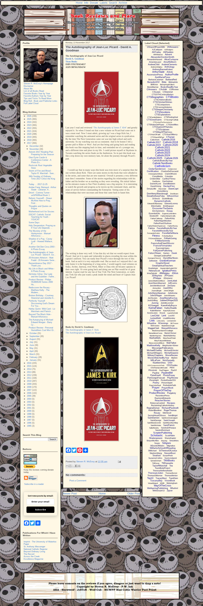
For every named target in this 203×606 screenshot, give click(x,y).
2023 (29, 125)
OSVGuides (172, 365)
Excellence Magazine (33, 559)
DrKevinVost (172, 196)
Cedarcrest (172, 169)
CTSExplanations (163, 114)
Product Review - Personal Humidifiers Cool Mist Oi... (42, 328)
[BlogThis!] (70, 466)
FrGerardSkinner (155, 238)
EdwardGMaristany (154, 203)
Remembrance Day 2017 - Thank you (41, 264)
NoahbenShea (159, 363)
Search (113, 2)
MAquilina (151, 323)
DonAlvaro (174, 194)
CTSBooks (172, 97)
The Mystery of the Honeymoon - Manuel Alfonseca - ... (40, 233)
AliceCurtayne (171, 59)
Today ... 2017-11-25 (38, 184)
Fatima (151, 228)
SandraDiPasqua (168, 428)
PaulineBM (167, 372)
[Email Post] (119, 461)
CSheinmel (168, 92)
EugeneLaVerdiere (169, 213)
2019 (29, 137)
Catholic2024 (162, 155)
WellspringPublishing (157, 488)
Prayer (155, 387)
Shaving (164, 441)
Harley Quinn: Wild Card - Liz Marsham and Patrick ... (42, 310)
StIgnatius (171, 446)
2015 (29, 366)
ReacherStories (162, 400)
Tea (171, 465)
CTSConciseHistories (162, 107)
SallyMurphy (154, 428)
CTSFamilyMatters (154, 117)
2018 (29, 140)
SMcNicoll (167, 413)
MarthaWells (155, 338)
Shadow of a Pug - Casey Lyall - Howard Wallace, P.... (41, 241)
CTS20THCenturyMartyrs (163, 94)
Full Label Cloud (31, 103)
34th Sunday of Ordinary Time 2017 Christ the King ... (42, 178)
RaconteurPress (163, 396)
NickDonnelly (169, 360)
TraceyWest (161, 478)
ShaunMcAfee (153, 441)
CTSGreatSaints (154, 120)
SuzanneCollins (155, 458)
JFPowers (168, 275)
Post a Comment (77, 480)
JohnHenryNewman (157, 293)
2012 (29, 375)
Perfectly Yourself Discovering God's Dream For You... (41, 303)
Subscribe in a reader (34, 484)
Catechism (154, 140)
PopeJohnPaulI (155, 385)
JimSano (171, 285)
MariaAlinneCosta (155, 333)
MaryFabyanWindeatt (162, 341)
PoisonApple (167, 383)
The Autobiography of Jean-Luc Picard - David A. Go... (42, 253)
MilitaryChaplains (155, 355)
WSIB (162, 483)
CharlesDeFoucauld (169, 171)
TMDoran (155, 463)
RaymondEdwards (163, 398)
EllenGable (156, 206)
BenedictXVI (153, 82)
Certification (153, 171)
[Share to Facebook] (76, 466)
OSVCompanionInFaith (155, 365)
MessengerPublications (162, 348)
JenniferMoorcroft (157, 286)
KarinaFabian (155, 307)
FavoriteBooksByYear (167, 228)
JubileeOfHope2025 (169, 300)
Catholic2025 (154, 158)
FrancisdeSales (162, 248)
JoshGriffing (152, 300)
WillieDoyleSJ (159, 491)
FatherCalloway (157, 218)
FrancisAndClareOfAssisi (162, 243)
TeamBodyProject (162, 468)
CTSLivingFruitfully (171, 120)
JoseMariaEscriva (168, 298)
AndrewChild (153, 64)
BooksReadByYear (169, 87)
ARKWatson (158, 55)
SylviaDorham (156, 461)
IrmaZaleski (152, 273)
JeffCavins (172, 283)
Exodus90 (154, 216)
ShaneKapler (170, 438)
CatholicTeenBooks (163, 163)
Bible (164, 82)
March (32, 354)
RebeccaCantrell (157, 403)
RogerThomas (170, 410)
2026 (29, 116)
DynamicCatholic (162, 201)
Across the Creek (32, 556)
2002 (29, 405)
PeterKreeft (155, 375)
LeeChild (155, 315)
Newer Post (70, 493)
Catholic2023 (162, 152)
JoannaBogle (156, 291)
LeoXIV (171, 316)
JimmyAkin (156, 288)
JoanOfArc (168, 288)
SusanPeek (168, 455)
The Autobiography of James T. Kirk (110, 127)
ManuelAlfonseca (169, 328)
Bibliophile (173, 82)
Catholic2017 (154, 142)
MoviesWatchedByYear (158, 358)
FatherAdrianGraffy (168, 216)
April (31, 351)
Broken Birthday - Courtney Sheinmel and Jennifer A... (42, 296)
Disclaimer (28, 86)
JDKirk (175, 273)
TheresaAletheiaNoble (162, 471)
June (32, 345)
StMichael (152, 451)
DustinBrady (167, 199)
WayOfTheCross (162, 485)
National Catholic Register (35, 549)
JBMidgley (164, 273)
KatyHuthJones (169, 311)
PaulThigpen (164, 370)
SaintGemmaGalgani (169, 418)
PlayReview (172, 378)
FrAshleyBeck (167, 236)
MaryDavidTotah (169, 338)
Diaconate (162, 189)
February (33, 357)
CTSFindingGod (171, 117)
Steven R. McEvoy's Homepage (38, 83)
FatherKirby (170, 218)
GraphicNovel (162, 263)
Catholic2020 (170, 145)
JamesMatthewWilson (156, 281)
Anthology (169, 67)
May (31, 348)
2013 (29, 372)
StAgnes (166, 443)
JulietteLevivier (167, 303)
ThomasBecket (171, 473)
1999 (29, 414)
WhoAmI (174, 488)
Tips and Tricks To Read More (37, 98)
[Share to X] (73, 466)
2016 (29, 363)
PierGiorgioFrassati (156, 378)
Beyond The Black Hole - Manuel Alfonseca (40, 315)
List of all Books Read (34, 91)
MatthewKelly (153, 345)
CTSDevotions (162, 112)
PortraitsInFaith (169, 385)
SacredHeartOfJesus (157, 415)
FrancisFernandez (162, 245)
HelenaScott (154, 271)
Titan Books (71, 61)
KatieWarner (155, 311)
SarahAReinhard (162, 430)
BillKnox (154, 84)
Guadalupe (153, 268)
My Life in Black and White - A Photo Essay (42, 269)
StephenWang (156, 453)
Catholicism (162, 166)
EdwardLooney (171, 203)
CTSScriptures (162, 129)
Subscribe (40, 509)
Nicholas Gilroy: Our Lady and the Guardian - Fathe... (42, 275)
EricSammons (158, 211)
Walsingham (172, 483)
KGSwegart (153, 305)
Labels (103, 2)
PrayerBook (167, 387)
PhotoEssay (169, 375)
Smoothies (174, 441)
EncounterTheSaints (162, 208)
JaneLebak (172, 281)
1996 (29, 423)
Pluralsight (154, 380)
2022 (29, 128)
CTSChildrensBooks (162, 100)
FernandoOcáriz (153, 233)
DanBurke (156, 181)
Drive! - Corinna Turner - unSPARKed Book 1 (40, 193)
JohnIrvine (172, 293)
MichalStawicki (171, 353)
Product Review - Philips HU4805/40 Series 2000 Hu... (41, 282)
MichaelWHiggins (154, 353)
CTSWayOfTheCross (162, 132)
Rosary (157, 413)
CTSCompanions (162, 105)
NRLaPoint (155, 360)
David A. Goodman (74, 59)
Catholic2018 (170, 142)
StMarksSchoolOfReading (163, 448)
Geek (174, 253)
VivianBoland (153, 483)
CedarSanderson (157, 169)
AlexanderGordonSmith (162, 57)
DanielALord (155, 184)
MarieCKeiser (170, 333)
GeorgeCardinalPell (162, 256)
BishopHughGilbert (167, 85)
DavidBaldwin (169, 184)
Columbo (169, 176)
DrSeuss (156, 199)
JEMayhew (157, 275)
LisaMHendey (169, 318)
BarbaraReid (171, 79)
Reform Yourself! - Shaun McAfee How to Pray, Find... (40, 200)
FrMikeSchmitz (162, 240)
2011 (29, 378)
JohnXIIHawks (169, 295)
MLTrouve (174, 323)
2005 (29, 396)
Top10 (150, 478)
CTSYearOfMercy (170, 134)
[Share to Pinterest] (79, 466)
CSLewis (156, 92)
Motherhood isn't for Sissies (41, 211)
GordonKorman (168, 260)
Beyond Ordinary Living (34, 551)
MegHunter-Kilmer (170, 345)
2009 (29, 384)
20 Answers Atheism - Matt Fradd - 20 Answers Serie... (42, 259)
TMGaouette (167, 463)
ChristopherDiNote (155, 174)
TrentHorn (173, 478)
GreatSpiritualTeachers (162, 265)
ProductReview (157, 393)
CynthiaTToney (168, 179)
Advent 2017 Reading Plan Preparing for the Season (41, 153)
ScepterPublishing (162, 432)
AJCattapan (157, 50)
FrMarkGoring (170, 238)
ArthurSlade (158, 71)
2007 (29, 390)
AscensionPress (155, 74)
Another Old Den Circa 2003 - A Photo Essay (42, 248)
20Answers (172, 47)
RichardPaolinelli (170, 408)
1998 (29, 417)
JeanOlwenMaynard (157, 283)
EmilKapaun (168, 206)
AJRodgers (168, 50)
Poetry (156, 382)
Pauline (155, 373)
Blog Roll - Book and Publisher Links (40, 101)
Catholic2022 (162, 150)
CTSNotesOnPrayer (155, 125)
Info (86, 2)
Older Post (133, 493)
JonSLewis (152, 298)
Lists (152, 320)
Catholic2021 (162, 147)
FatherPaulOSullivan (163, 223)
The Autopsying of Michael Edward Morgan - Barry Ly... (41, 322)
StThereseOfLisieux (168, 450)
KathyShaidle (170, 308)
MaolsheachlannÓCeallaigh (162, 331)
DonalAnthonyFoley (156, 196)
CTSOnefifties (172, 125)
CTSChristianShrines (162, 102)
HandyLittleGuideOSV (168, 268)
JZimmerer (168, 278)
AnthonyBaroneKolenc (162, 69)
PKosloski (152, 370)
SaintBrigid (172, 415)
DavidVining (156, 186)
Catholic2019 (154, 145)
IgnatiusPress (169, 270)
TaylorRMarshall (159, 465)
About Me (28, 88)
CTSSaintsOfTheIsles (163, 127)
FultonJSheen (154, 253)
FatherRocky (173, 226)
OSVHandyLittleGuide (159, 368)
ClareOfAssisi (171, 174)
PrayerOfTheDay (162, 390)
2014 (29, 369)
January (33, 360)
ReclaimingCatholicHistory (162, 405)
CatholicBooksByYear (163, 160)
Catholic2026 (171, 158)
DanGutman (167, 181)
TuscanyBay (156, 480)
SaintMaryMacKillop (170, 423)
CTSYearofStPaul (157, 137)
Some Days (34, 222)
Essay (170, 211)
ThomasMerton (171, 475)
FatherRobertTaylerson (156, 226)
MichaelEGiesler (171, 350)
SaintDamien (153, 418)
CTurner (170, 137)
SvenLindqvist (170, 458)
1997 (29, 420)
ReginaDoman (153, 408)
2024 (29, 122)
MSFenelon (155, 326)
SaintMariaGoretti (154, 423)
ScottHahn (170, 435)
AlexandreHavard (154, 59)
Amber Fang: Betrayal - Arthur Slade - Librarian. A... (42, 188)
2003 (29, 402)
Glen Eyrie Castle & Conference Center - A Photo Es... (40, 160)
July (31, 342)
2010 (29, 381)
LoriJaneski (171, 321)
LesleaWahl (155, 318)
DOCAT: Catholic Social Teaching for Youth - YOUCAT (40, 217)
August (33, 339)
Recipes (171, 403)
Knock (162, 313)
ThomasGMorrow (154, 475)
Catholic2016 (168, 139)
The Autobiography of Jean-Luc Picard (83, 333)
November (34, 149)
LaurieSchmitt (172, 313)
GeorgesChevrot (154, 258)
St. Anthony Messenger (34, 546)
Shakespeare (155, 438)
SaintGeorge (155, 420)
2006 (29, 393)
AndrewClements (169, 64)
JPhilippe (157, 278)
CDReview (174, 89)
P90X (172, 368)
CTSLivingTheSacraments (162, 122)
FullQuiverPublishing (162, 250)
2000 (29, 411)
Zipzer (170, 490)
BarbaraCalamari (155, 80)
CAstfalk (163, 89)
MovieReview (171, 355)
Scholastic (157, 435)
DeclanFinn (169, 186)
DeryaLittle (151, 189)
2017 (29, 143)
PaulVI (174, 370)
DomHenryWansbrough (157, 193)
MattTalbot (171, 343)
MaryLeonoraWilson (156, 343)
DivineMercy (162, 191)
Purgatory (171, 393)
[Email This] (67, 466)
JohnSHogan (156, 295)
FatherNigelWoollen (162, 221)
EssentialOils (154, 213)
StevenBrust (170, 453)
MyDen (174, 358)
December (34, 146)
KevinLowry (152, 313)
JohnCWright (169, 291)
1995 (29, 426)
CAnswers (152, 89)
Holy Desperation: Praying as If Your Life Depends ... (42, 226)
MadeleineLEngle (168, 326)
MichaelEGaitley (154, 350)
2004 (29, 399)
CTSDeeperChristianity (162, 109)
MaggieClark (153, 328)
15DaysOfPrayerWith (156, 47)
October (33, 333)
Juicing (154, 303)
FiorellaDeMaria (170, 233)
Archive (123, 2)
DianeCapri (173, 189)
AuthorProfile (171, 74)
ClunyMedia (157, 176)
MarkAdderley (170, 336)
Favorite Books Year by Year (37, 93)
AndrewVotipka (156, 67)
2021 (29, 131)
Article (170, 72)
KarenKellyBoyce (169, 305)
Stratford (156, 455)
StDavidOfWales (157, 446)
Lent (164, 315)
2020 (29, 134)
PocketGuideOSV (168, 380)
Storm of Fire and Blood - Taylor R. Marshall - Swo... (42, 172)
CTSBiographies (155, 97)
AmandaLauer (155, 62)
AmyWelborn (170, 62)
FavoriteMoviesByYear (162, 231)
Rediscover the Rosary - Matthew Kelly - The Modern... (40, 290)
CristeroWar (155, 179)
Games (166, 253)
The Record (29, 554)
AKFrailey (156, 52)
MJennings (163, 323)
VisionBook (170, 480)
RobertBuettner (155, 410)
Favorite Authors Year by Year (37, 96)
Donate (94, 2)
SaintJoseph (169, 420)
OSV (170, 362)
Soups (157, 443)
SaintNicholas (156, 425)
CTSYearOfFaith (154, 134)
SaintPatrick (169, 425)
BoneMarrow (152, 87)
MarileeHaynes (155, 336)
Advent (168, 54)
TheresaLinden (155, 473)
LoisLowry (161, 321)
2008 (29, 387)
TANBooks (169, 460)
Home (79, 2)
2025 (29, 119)
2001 (29, 408)
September (34, 336)
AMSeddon (168, 52)
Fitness (156, 235)
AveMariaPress (162, 77)
